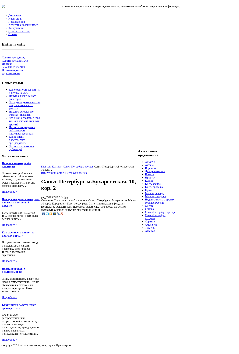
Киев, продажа (154, 186)
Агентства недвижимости (23, 24)
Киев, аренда (153, 183)
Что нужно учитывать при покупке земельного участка (24, 105)
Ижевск (149, 174)
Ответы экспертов (19, 31)
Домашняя (14, 15)
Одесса (149, 205)
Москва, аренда (154, 193)
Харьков (150, 230)
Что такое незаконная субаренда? (21, 148)
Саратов (150, 221)
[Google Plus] (62, 214)
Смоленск (151, 224)
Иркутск (150, 177)
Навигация (15, 18)
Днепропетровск (155, 171)
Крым (148, 190)
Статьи (12, 34)
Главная (46, 166)
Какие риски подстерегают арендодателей (17, 139)
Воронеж (150, 168)
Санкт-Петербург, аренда (78, 166)
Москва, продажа (155, 196)
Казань (149, 180)
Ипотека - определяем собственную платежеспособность (22, 130)
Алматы (150, 161)
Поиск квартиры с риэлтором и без (13, 270)
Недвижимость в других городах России (159, 201)
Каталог (57, 166)
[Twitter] (47, 214)
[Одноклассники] (51, 214)
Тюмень (149, 227)
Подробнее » (9, 191)
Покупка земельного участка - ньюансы (21, 113)
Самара (149, 208)
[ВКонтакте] (43, 214)
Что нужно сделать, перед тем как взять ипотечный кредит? (24, 121)
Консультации (16, 28)
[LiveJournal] (58, 214)
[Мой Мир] (55, 214)
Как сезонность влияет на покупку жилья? (24, 91)
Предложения (16, 21)
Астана (149, 164)
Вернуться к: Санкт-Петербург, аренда (64, 172)
